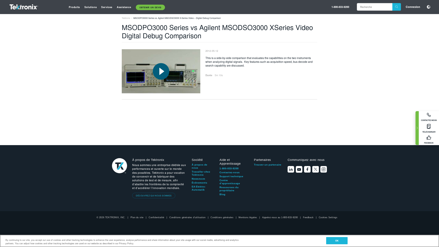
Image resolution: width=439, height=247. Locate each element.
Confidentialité (156, 217)
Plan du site (137, 217)
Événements (199, 182)
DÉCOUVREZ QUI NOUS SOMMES (154, 195)
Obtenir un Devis (150, 7)
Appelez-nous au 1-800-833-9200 (280, 217)
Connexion (413, 7)
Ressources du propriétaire (229, 189)
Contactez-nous (230, 172)
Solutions (90, 7)
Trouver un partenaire (267, 164)
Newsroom (198, 178)
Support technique (231, 176)
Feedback (308, 217)
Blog (222, 194)
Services (106, 7)
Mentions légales (248, 217)
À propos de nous (199, 166)
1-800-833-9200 (340, 7)
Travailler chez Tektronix (201, 173)
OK (337, 240)
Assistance (124, 7)
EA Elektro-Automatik (199, 188)
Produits (74, 7)
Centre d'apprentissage (230, 182)
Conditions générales (222, 217)
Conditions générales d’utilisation (187, 217)
